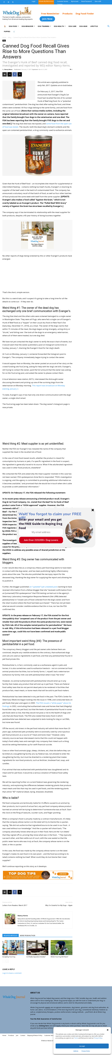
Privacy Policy (98, 1038)
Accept (82, 1046)
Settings (75, 1051)
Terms (76, 1038)
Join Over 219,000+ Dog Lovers (41, 540)
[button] (108, 1030)
